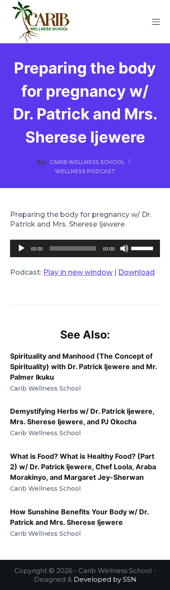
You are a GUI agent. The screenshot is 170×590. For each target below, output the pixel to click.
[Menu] (156, 22)
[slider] (143, 247)
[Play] (21, 248)
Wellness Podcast (85, 171)
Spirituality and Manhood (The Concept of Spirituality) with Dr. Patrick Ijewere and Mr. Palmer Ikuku (83, 366)
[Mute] (124, 248)
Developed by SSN (105, 579)
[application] (85, 248)
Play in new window (77, 272)
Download (136, 272)
